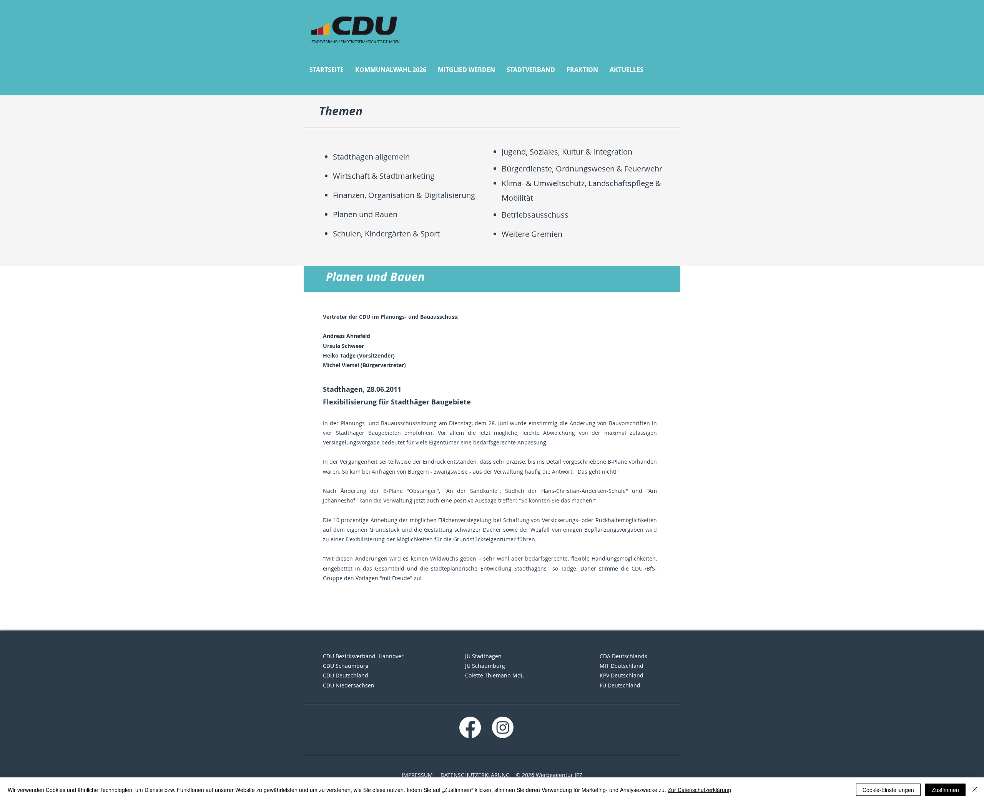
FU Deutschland (620, 685)
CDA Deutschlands (623, 656)
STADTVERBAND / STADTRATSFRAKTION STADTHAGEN (355, 42)
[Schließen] (974, 790)
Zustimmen (945, 790)
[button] (390, 70)
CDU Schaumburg (346, 665)
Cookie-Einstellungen (888, 790)
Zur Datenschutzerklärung (699, 790)
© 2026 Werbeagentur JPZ (549, 775)
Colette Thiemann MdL (494, 675)
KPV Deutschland (621, 675)
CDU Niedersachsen (348, 685)
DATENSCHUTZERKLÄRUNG (475, 775)
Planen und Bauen (365, 214)
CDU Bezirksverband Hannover (363, 656)
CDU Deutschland (345, 675)
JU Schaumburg (485, 665)
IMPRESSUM (417, 775)
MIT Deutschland (621, 665)
